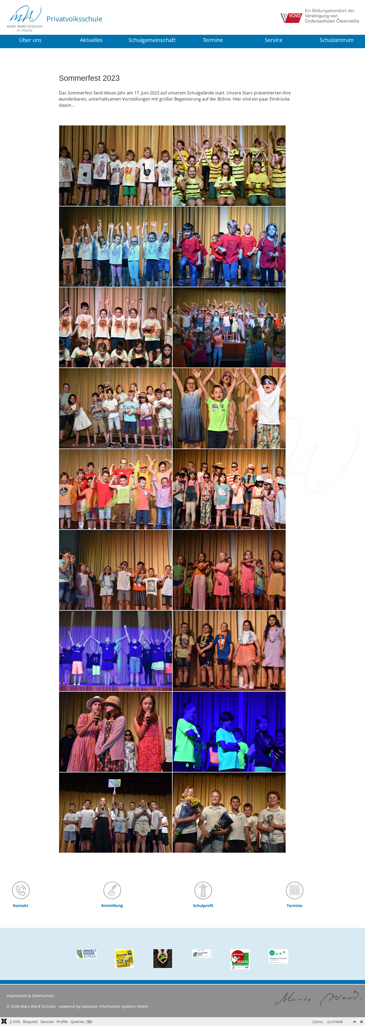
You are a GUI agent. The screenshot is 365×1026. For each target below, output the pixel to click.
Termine (213, 40)
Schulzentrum (337, 40)
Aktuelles (91, 40)
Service (273, 40)
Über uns (30, 40)
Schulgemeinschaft (152, 40)
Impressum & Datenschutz (30, 995)
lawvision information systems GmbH (114, 1006)
